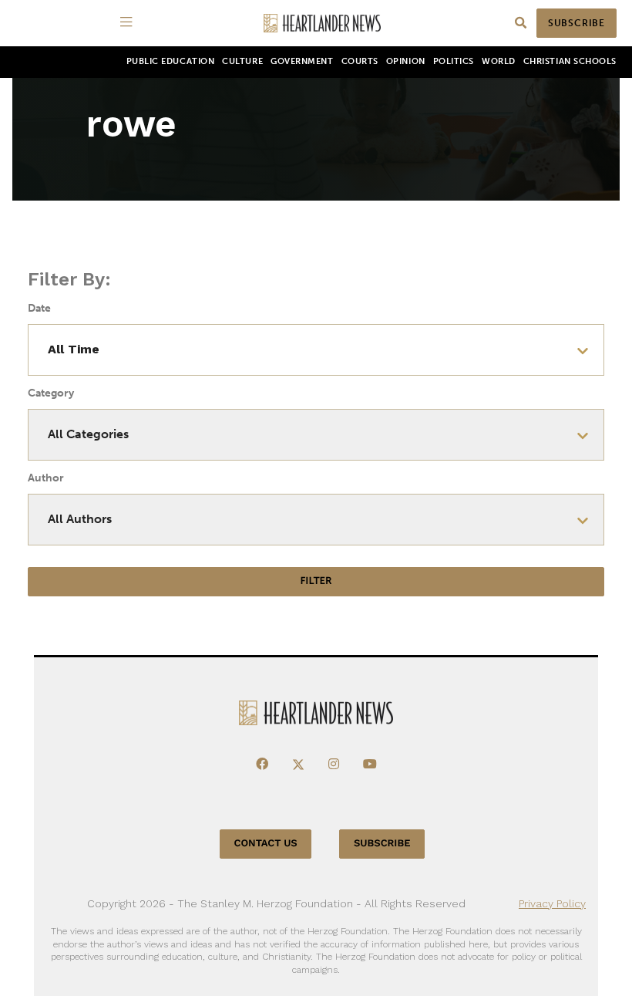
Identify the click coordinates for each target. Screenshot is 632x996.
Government (302, 61)
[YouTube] (370, 764)
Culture (242, 61)
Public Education (170, 61)
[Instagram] (333, 764)
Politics (453, 61)
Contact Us (266, 843)
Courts (359, 61)
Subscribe (576, 23)
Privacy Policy (552, 903)
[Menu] (128, 23)
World (499, 61)
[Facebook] (262, 764)
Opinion (405, 61)
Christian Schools (570, 61)
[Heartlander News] (322, 23)
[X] (298, 764)
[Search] (520, 23)
